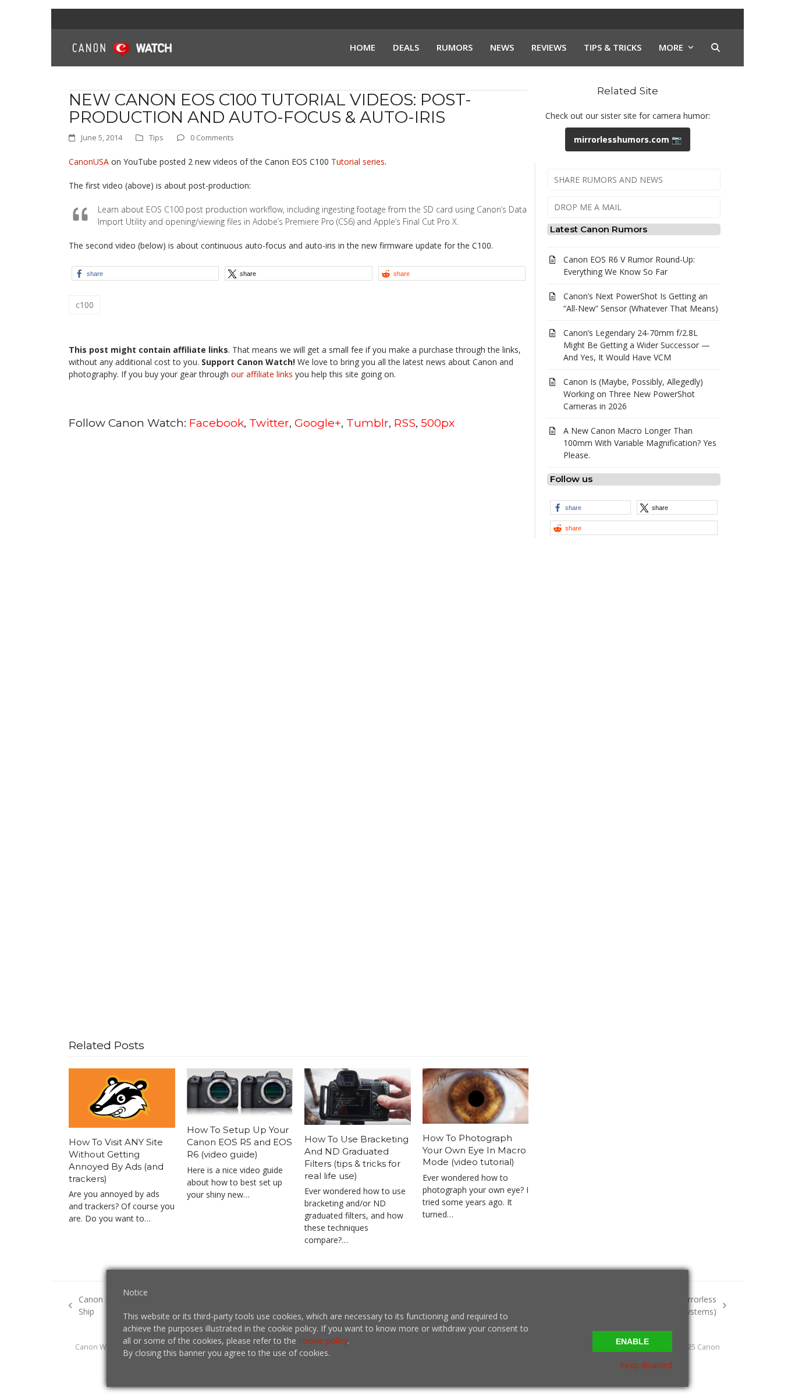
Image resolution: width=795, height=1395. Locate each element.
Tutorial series (358, 161)
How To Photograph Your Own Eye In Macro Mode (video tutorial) (474, 1149)
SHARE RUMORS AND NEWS (608, 179)
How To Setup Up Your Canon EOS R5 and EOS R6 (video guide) (239, 1141)
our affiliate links (262, 374)
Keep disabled (646, 1365)
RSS (405, 423)
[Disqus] (298, 588)
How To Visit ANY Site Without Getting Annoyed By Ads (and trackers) (116, 1160)
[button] (715, 47)
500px (438, 423)
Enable (632, 1341)
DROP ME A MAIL (588, 207)
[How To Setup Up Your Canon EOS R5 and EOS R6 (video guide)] (240, 1090)
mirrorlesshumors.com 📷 (628, 139)
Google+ (317, 423)
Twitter (269, 423)
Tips (156, 137)
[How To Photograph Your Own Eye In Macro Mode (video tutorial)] (476, 1094)
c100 (85, 304)
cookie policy (323, 1340)
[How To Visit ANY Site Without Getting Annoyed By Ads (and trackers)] (122, 1097)
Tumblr (367, 423)
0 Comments (212, 137)
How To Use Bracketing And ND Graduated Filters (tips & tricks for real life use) (356, 1157)
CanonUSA (89, 161)
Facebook (216, 423)
